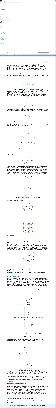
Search (8, 54)
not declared (17, 398)
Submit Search (2, 14)
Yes (15, 402)
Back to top (8, 400)
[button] (2, 43)
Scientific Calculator (3, 37)
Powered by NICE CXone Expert (17, 405)
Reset (1, 22)
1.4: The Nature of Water (9, 398)
